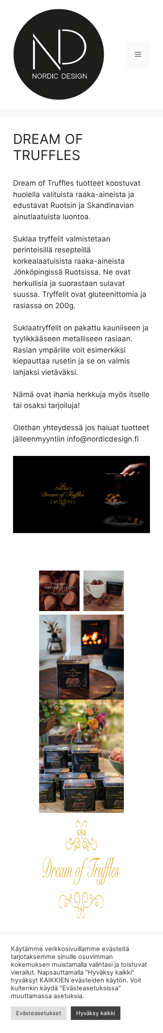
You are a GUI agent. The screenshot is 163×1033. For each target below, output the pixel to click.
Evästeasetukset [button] (38, 1012)
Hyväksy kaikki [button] (95, 1012)
